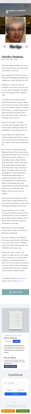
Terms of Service (20, 407)
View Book (7, 341)
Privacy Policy (11, 407)
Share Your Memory (10, 366)
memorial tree (21, 278)
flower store (20, 281)
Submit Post (15, 394)
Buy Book (16, 341)
